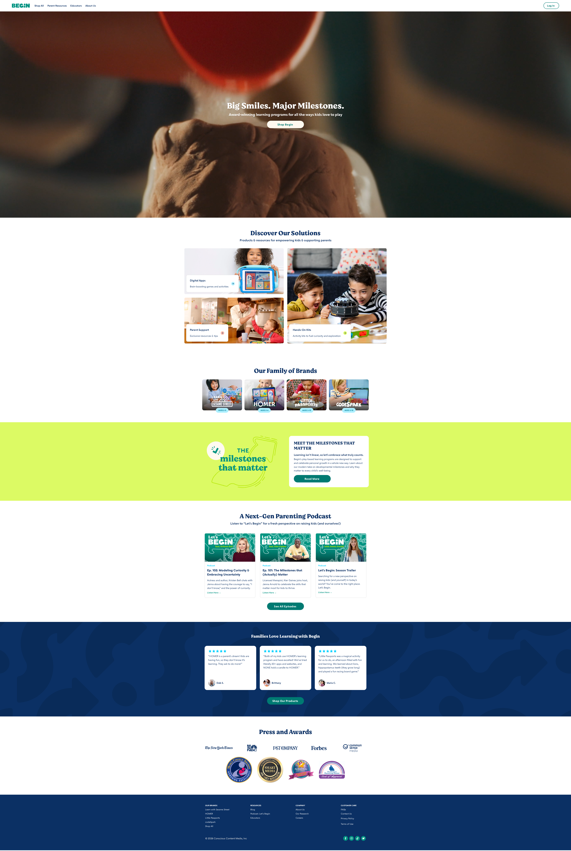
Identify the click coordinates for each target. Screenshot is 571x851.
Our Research (302, 813)
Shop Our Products (285, 700)
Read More (312, 478)
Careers (299, 818)
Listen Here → (214, 592)
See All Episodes (285, 606)
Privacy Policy (347, 818)
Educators (76, 5)
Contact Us (346, 813)
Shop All (39, 5)
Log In (551, 5)
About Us (90, 5)
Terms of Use (347, 824)
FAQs (343, 809)
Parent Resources (57, 5)
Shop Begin (285, 124)
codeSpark (210, 822)
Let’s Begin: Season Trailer (337, 570)
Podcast (211, 565)
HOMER (209, 813)
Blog (252, 809)
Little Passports (212, 818)
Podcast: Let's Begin (260, 813)
